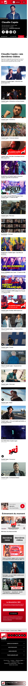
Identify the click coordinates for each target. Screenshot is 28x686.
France (11, 26)
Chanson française (14, 28)
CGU (9, 661)
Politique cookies (15, 661)
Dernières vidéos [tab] (19, 539)
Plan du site (6, 660)
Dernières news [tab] (7, 539)
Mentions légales (19, 660)
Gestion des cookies (13, 664)
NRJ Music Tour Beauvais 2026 (9, 531)
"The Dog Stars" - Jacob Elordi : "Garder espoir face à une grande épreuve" (13, 592)
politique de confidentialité (7, 619)
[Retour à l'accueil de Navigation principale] (5, 2)
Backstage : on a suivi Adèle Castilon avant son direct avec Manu (13, 575)
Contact (12, 660)
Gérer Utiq (20, 663)
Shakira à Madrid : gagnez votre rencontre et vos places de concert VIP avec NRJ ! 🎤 (13, 558)
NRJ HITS (11, 506)
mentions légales (18, 618)
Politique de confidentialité (10, 663)
